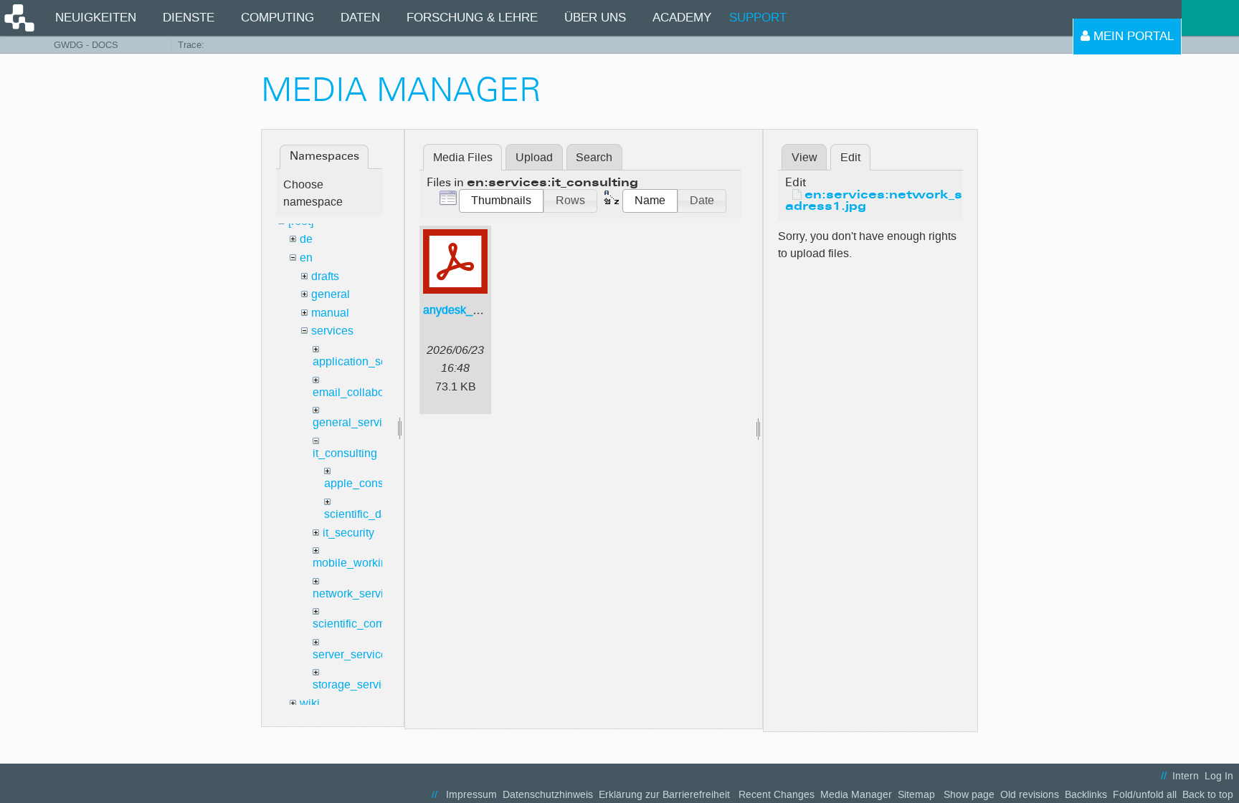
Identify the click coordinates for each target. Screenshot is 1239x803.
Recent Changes (777, 794)
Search (594, 157)
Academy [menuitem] (681, 17)
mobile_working (353, 563)
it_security (348, 532)
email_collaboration (363, 392)
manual (330, 313)
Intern (1185, 776)
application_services (365, 361)
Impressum (471, 794)
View (804, 157)
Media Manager (856, 794)
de (306, 239)
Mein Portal (1132, 36)
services (332, 330)
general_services (356, 422)
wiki (310, 703)
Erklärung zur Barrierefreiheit (664, 794)
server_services (353, 654)
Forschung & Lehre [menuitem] (472, 17)
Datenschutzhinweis (548, 794)
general (330, 294)
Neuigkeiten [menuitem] (95, 17)
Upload (534, 157)
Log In (1219, 776)
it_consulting (345, 453)
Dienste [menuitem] (188, 17)
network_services (357, 593)
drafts (325, 276)
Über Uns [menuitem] (595, 17)
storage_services (356, 684)
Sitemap (916, 794)
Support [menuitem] (758, 17)
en (306, 257)
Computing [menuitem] (277, 17)
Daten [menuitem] (360, 17)
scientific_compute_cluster (380, 623)
